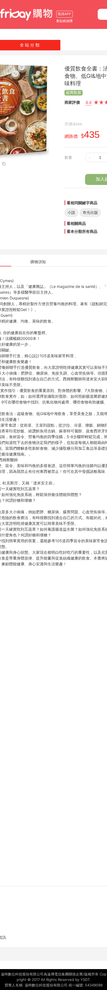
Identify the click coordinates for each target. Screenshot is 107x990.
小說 (71, 212)
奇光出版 (90, 212)
